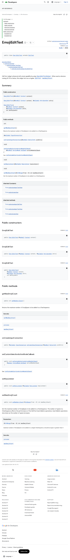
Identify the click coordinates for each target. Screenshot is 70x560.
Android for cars (51, 487)
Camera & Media (29, 487)
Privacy (27, 490)
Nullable (36, 100)
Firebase (4, 535)
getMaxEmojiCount (9, 128)
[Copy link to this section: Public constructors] (23, 223)
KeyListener (26, 164)
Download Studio (29, 512)
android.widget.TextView (14, 65)
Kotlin (61, 48)
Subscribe (24, 551)
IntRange (20, 173)
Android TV (50, 490)
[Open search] (45, 2)
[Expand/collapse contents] (12, 19)
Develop (16, 14)
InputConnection (16, 135)
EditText (31, 55)
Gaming (27, 479)
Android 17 (5, 502)
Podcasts (4, 495)
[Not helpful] (66, 14)
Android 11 (5, 519)
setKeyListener (9, 164)
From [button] (13, 187)
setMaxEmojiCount (9, 173)
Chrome (4, 533)
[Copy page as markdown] (30, 42)
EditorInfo (31, 140)
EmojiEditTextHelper (44, 76)
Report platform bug (52, 502)
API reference (7, 8)
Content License (49, 459)
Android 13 (5, 513)
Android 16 (5, 505)
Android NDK (28, 515)
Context (23, 96)
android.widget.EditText (16, 67)
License (10, 547)
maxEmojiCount (47, 78)
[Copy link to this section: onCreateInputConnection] (24, 338)
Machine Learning (29, 482)
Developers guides (30, 507)
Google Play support (52, 508)
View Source (62, 43)
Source (4, 487)
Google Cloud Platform (8, 538)
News (3, 490)
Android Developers (7, 14)
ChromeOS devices (52, 484)
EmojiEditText (17, 55)
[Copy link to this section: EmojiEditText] (14, 231)
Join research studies (53, 511)
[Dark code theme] (67, 53)
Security (4, 484)
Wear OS (49, 482)
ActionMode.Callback (19, 150)
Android (4, 479)
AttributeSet (44, 100)
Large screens (51, 479)
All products (5, 541)
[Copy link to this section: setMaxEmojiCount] (18, 395)
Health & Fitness (29, 484)
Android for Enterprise (8, 482)
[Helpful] (64, 14)
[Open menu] (2, 2)
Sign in (66, 2)
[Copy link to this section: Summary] (13, 86)
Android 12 (5, 516)
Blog (3, 492)
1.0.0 (66, 45)
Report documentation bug (54, 505)
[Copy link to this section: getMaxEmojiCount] (19, 294)
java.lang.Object (6, 62)
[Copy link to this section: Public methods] (19, 286)
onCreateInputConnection (12, 140)
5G (25, 492)
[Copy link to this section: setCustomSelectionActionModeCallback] (36, 354)
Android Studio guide (30, 504)
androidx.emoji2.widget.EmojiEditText (22, 69)
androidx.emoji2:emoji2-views (60, 41)
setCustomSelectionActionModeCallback (17, 149)
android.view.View (9, 63)
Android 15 (5, 508)
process (6, 325)
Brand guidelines (18, 547)
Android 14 (5, 511)
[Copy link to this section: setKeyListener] (15, 379)
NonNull (17, 96)
